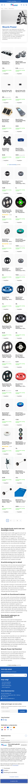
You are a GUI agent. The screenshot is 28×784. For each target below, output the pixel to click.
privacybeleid (15, 765)
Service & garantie (6, 687)
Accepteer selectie (14, 777)
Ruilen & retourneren (6, 685)
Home (2, 8)
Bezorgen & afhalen (6, 683)
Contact (2, 738)
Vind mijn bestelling (6, 682)
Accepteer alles (14, 781)
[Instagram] (3, 719)
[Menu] (2, 5)
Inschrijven (22, 711)
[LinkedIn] (6, 719)
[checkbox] (5, 768)
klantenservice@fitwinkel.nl (9, 698)
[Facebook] (1, 719)
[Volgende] (20, 520)
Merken (6, 8)
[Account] (24, 5)
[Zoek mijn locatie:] (19, 5)
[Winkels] (21, 5)
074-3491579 (5, 696)
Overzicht (24, 745)
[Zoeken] (4, 5)
